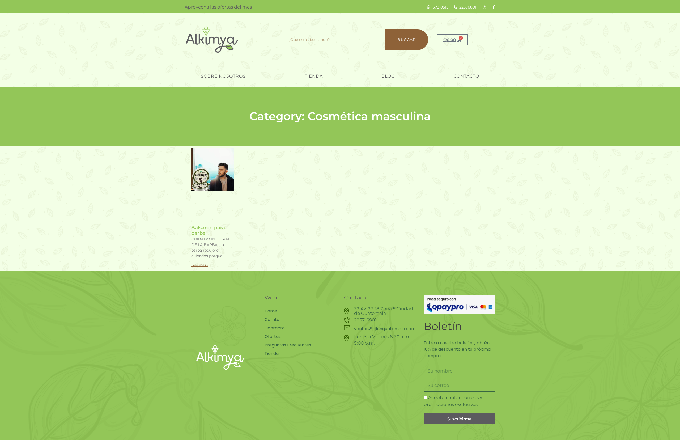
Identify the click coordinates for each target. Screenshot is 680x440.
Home (271, 311)
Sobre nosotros (223, 76)
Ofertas (273, 337)
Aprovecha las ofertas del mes (218, 7)
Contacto (466, 76)
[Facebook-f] (493, 7)
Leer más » (199, 265)
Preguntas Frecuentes (288, 345)
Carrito (272, 320)
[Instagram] (484, 7)
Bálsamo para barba (208, 230)
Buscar (406, 39)
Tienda (314, 76)
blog (388, 76)
